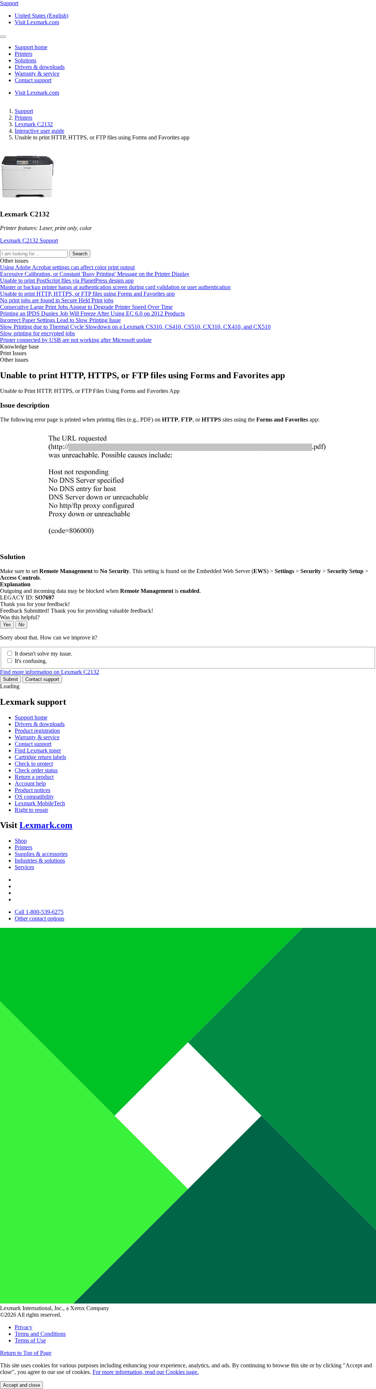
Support (24, 111)
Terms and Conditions (40, 1334)
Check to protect (34, 764)
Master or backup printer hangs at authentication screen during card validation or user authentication (115, 287)
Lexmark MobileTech (40, 803)
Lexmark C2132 (34, 124)
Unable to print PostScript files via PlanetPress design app (67, 280)
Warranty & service (37, 737)
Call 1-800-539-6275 (39, 912)
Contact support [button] (33, 80)
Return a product (34, 777)
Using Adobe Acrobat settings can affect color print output (67, 267)
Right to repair (31, 810)
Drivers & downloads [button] (40, 67)
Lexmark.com (45, 825)
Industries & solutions (40, 860)
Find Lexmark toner (38, 750)
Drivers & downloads (40, 724)
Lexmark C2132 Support (29, 240)
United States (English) (41, 15)
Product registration (37, 731)
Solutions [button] (25, 60)
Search (79, 253)
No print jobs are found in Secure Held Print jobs (56, 300)
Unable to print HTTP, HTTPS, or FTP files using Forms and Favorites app (87, 294)
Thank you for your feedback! (35, 604)
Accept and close (21, 1385)
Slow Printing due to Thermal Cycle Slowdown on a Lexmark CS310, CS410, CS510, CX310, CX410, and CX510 (135, 327)
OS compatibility (34, 797)
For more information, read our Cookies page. (146, 1372)
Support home (31, 717)
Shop (21, 841)
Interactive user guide (39, 131)
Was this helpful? (20, 617)
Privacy (23, 1327)
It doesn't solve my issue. (43, 653)
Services (24, 867)
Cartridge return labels (40, 757)
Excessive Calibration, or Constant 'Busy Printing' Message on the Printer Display (94, 274)
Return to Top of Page (25, 1353)
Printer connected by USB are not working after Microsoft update (76, 340)
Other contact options (39, 918)
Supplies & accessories (41, 854)
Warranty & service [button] (37, 73)
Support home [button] (31, 47)
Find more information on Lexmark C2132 (49, 672)
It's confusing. (31, 661)
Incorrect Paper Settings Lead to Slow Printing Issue (60, 320)
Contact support (42, 679)
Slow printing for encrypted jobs (37, 333)
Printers (23, 117)
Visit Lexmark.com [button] (37, 22)
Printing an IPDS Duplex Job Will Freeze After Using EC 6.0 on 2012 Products (92, 313)
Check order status (36, 770)
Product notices (32, 790)
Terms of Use (30, 1340)
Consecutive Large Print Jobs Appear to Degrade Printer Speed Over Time (86, 307)
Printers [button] (23, 54)
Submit (10, 679)
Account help (30, 783)
